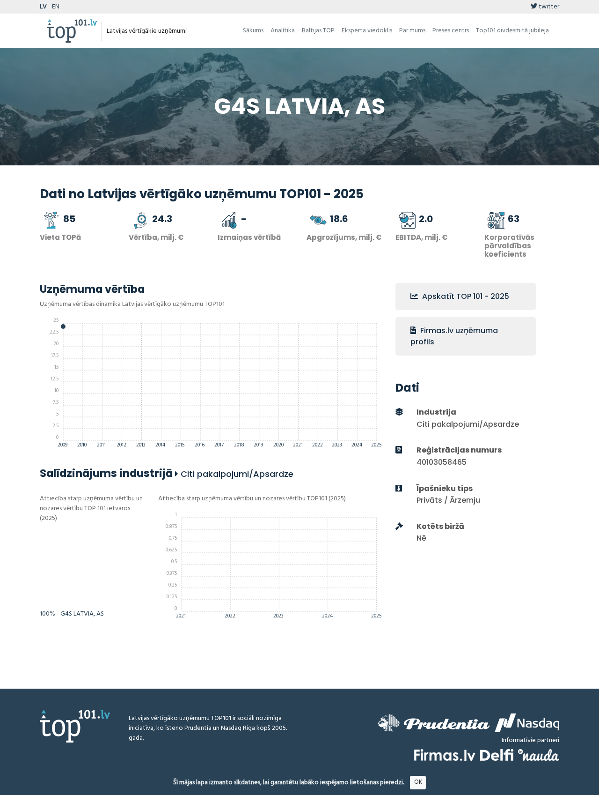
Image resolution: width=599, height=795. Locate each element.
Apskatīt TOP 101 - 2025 (464, 296)
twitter (548, 6)
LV (43, 7)
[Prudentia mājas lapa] (434, 722)
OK (418, 782)
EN (55, 7)
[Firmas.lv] (444, 755)
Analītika (282, 30)
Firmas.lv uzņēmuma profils (454, 336)
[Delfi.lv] (496, 755)
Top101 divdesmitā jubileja (512, 30)
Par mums (412, 30)
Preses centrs (450, 30)
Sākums (253, 30)
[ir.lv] (538, 755)
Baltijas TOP (318, 30)
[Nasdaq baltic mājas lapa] (527, 722)
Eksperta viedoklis (367, 30)
